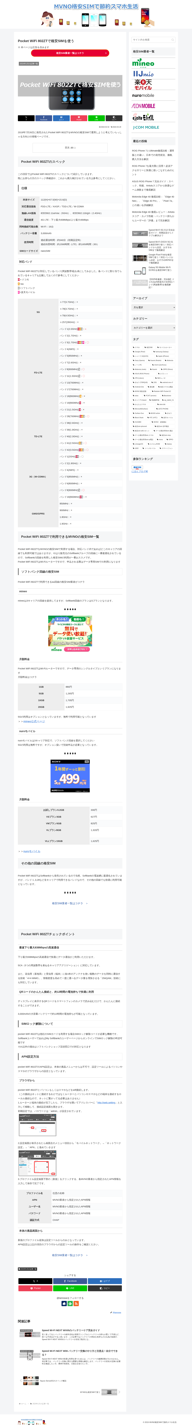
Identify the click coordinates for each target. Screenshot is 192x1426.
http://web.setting (106, 1102)
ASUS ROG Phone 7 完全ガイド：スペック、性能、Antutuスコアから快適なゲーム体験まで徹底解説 (153, 185)
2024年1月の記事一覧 (28, 1269)
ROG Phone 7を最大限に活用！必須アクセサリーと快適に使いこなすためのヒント (153, 170)
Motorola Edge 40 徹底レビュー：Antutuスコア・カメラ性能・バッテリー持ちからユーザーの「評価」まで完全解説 (153, 216)
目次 (67, 147)
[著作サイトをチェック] (64, 1303)
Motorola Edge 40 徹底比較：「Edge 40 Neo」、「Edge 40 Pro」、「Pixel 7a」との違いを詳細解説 (153, 201)
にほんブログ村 (140, 471)
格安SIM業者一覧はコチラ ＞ (70, 903)
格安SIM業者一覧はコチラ (70, 53)
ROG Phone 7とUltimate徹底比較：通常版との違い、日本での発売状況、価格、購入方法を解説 (153, 155)
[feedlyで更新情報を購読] (70, 1303)
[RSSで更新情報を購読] (76, 1303)
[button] (114, 118)
